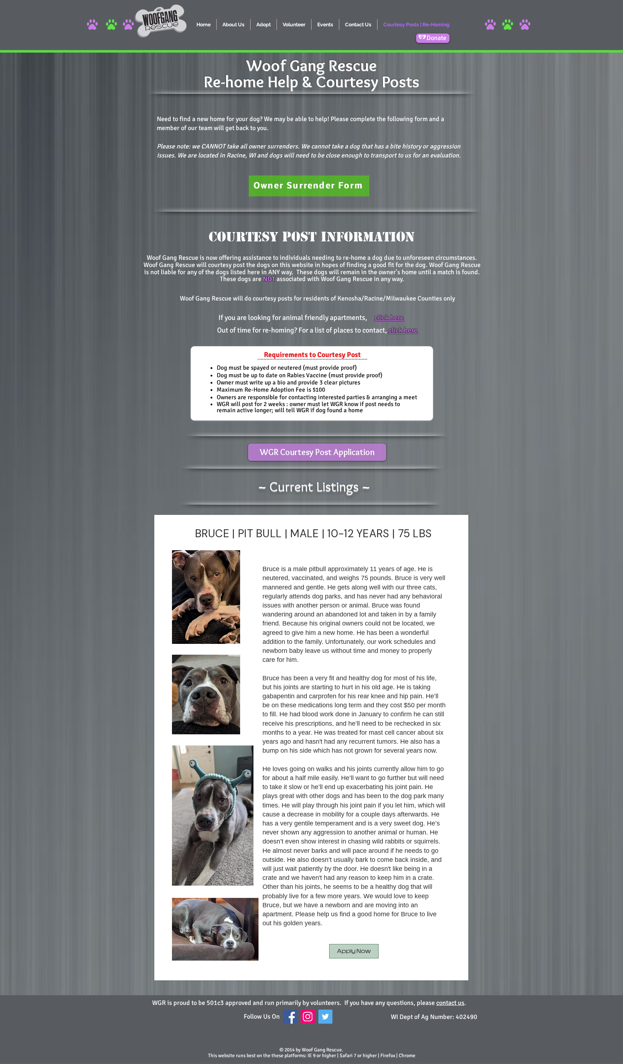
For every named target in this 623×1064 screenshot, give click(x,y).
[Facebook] (290, 1017)
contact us (450, 1003)
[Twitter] (325, 1017)
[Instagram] (308, 1017)
